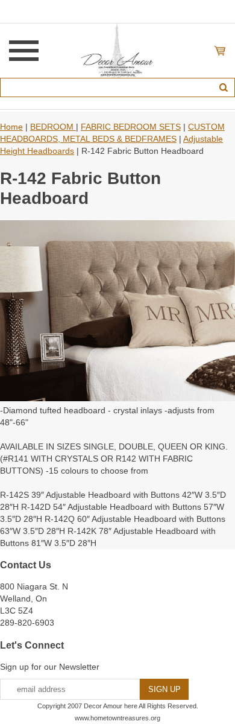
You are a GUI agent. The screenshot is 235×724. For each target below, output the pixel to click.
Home (11, 127)
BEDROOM (53, 127)
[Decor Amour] (117, 50)
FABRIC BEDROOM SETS (131, 127)
